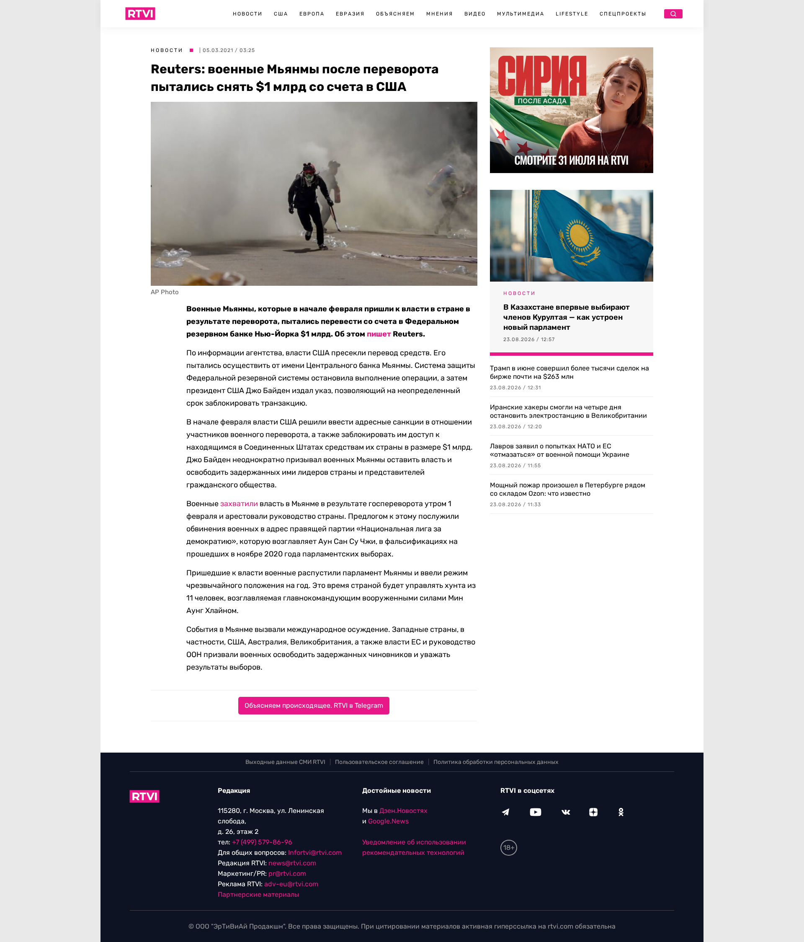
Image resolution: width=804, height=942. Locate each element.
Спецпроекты (623, 14)
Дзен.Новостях (403, 811)
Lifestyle (572, 14)
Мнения (439, 14)
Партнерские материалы (258, 894)
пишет (379, 334)
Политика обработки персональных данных (496, 762)
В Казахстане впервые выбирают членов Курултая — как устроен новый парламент (566, 317)
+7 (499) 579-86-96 (262, 842)
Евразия (350, 14)
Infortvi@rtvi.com (315, 853)
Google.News (388, 821)
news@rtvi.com (292, 863)
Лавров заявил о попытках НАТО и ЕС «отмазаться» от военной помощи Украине (559, 450)
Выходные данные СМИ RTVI (285, 762)
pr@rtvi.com (287, 873)
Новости (248, 14)
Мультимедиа (520, 14)
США (281, 14)
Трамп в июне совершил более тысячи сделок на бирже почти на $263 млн (569, 372)
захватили (239, 503)
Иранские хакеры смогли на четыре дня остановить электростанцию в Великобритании (568, 411)
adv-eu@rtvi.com (291, 884)
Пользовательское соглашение (379, 762)
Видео (475, 14)
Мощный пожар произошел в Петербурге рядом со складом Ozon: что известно (567, 489)
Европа (312, 14)
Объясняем (395, 14)
